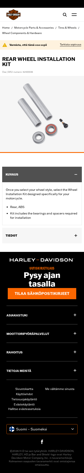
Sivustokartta (24, 389)
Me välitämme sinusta (59, 389)
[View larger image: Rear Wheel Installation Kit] (42, 114)
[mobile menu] (73, 15)
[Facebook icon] (42, 441)
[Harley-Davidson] (42, 260)
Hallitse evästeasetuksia (24, 409)
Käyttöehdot (24, 394)
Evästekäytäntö (24, 404)
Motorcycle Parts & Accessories (34, 27)
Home (6, 27)
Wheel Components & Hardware (22, 33)
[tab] (42, 152)
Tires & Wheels (67, 27)
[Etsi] (65, 14)
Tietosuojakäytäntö (24, 399)
